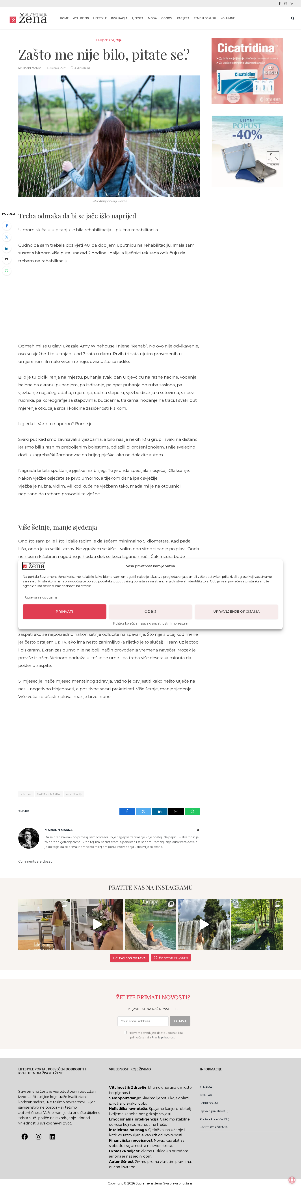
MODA (152, 18)
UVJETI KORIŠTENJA (214, 1127)
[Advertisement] (109, 303)
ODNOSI (167, 18)
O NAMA (206, 1087)
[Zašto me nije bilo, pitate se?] (109, 136)
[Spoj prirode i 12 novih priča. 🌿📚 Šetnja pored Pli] (257, 924)
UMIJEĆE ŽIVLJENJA (109, 40)
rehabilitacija (74, 794)
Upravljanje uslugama (41, 597)
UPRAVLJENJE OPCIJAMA (236, 611)
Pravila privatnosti (163, 1037)
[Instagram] (38, 1136)
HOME (64, 18)
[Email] (6, 259)
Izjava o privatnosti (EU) (216, 1111)
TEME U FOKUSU (205, 18)
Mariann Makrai (30, 68)
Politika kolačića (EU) (214, 1119)
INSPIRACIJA (119, 18)
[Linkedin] (52, 1136)
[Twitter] (6, 237)
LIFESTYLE (100, 18)
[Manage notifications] (291, 1180)
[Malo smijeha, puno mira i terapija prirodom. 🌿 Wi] (150, 924)
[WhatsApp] (6, 270)
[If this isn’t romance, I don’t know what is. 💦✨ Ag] (204, 924)
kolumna (26, 794)
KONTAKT (207, 1095)
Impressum (179, 623)
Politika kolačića (125, 623)
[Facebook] (6, 225)
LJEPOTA (137, 18)
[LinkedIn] (6, 248)
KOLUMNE (228, 18)
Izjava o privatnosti (153, 623)
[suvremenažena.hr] (28, 18)
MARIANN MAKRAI (49, 794)
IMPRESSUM (209, 1103)
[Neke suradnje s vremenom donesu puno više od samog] (97, 924)
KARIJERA (183, 18)
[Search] (292, 18)
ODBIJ (150, 611)
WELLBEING (81, 18)
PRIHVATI (64, 611)
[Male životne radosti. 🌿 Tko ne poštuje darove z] (44, 924)
